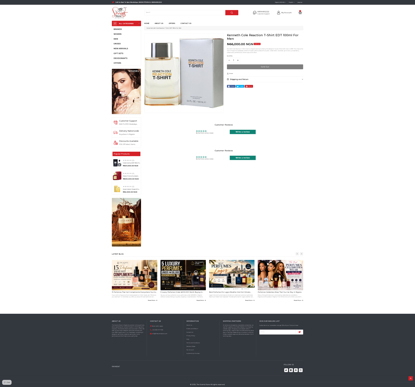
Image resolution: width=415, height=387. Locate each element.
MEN (116, 39)
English (291, 2)
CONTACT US (185, 23)
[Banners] (126, 91)
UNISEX (117, 44)
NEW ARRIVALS (121, 48)
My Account (190, 350)
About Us (189, 325)
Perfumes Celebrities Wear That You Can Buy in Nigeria (279, 292)
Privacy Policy (190, 335)
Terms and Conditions (193, 343)
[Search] (231, 12)
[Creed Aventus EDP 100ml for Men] (117, 162)
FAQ (187, 339)
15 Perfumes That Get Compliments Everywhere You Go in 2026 (134, 293)
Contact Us (189, 332)
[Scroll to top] (411, 378)
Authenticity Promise (193, 353)
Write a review (243, 132)
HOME (146, 23)
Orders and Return (192, 328)
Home (148, 28)
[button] (265, 79)
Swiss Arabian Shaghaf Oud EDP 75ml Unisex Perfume (131, 189)
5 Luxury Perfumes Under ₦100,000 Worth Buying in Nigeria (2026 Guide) (181, 293)
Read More (151, 300)
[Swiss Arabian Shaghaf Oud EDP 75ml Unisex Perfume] (117, 189)
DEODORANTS (120, 58)
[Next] (301, 253)
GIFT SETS (118, 53)
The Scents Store (203, 384)
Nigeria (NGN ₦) (280, 2)
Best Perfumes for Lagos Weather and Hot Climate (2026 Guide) (229, 293)
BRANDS (118, 29)
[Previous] (297, 253)
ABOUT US (159, 23)
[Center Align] (115, 23)
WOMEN (117, 34)
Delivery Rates (190, 346)
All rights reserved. (217, 384)
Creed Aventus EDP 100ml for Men (131, 163)
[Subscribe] (299, 332)
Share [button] (231, 73)
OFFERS (172, 23)
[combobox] (191, 12)
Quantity (229, 56)
